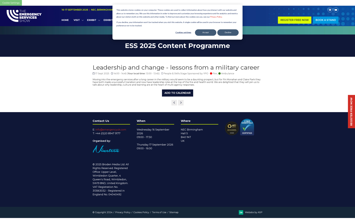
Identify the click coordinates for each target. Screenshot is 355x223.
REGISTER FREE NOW (351, 111)
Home (65, 20)
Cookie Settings (11, 3)
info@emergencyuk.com (110, 129)
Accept (205, 32)
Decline (228, 32)
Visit (77, 20)
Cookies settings (183, 32)
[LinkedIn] (330, 9)
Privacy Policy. (216, 17)
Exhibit (91, 20)
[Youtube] (335, 9)
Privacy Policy (122, 212)
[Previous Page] (174, 102)
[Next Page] (181, 102)
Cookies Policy (141, 212)
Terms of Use (159, 212)
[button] (294, 20)
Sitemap (173, 212)
